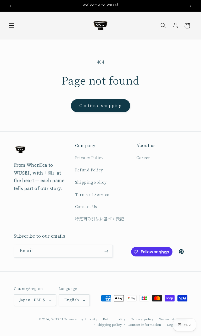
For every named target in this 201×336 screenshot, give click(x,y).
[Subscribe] (106, 251)
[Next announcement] (190, 6)
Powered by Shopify (80, 319)
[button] (11, 26)
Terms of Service (92, 195)
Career (143, 158)
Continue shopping (100, 105)
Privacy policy (142, 319)
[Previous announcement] (10, 6)
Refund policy (114, 319)
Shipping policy (109, 325)
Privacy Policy (89, 158)
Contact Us (86, 207)
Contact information (144, 325)
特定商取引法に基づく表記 (99, 219)
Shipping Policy (91, 182)
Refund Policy (89, 170)
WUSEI (57, 319)
